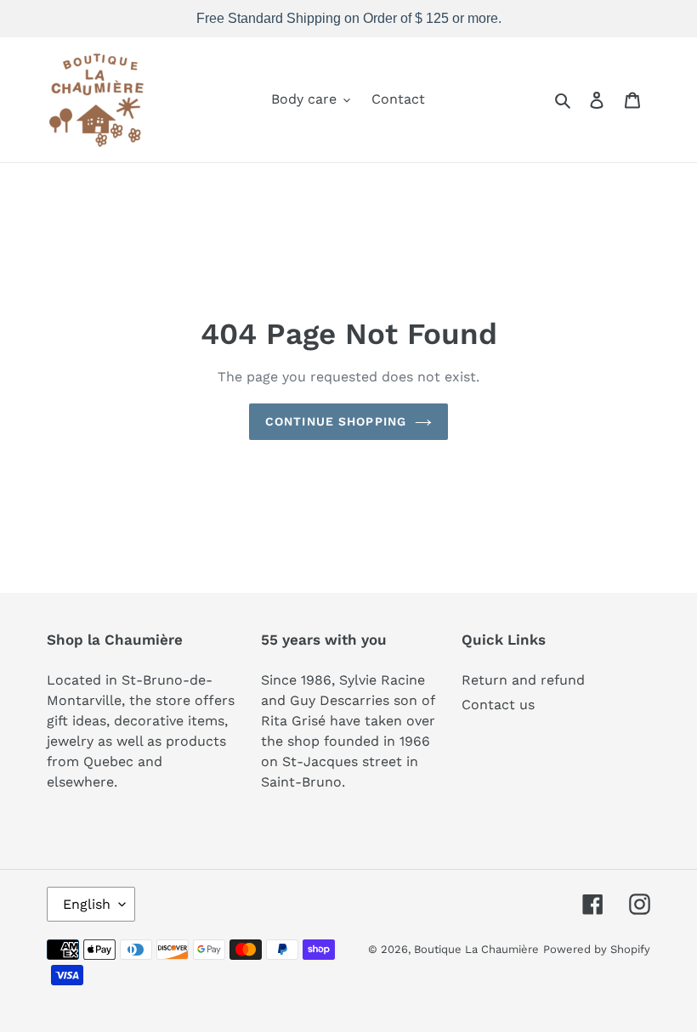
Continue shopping (335, 421)
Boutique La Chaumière (476, 949)
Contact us (498, 704)
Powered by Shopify (596, 949)
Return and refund (523, 680)
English (86, 904)
